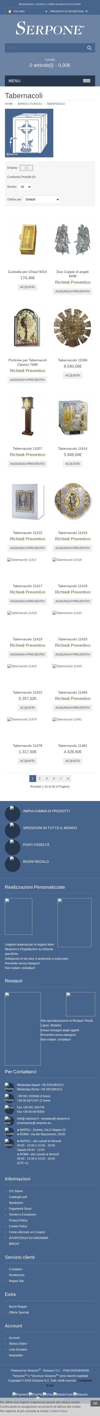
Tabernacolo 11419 (27, 639)
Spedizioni (16, 1203)
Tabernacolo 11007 (27, 448)
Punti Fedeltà (36, 845)
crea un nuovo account (64, 4)
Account (14, 1338)
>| (68, 778)
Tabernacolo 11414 (72, 448)
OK (95, 1403)
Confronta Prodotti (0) (21, 177)
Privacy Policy (18, 1220)
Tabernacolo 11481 (72, 746)
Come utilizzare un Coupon (27, 1232)
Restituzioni (17, 1275)
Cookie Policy (18, 1226)
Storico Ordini (18, 1343)
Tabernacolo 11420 (72, 639)
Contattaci (15, 1269)
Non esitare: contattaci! (20, 968)
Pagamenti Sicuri (20, 1208)
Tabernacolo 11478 (27, 746)
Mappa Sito (16, 1281)
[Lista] (22, 168)
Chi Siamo (16, 1191)
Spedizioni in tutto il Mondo (50, 828)
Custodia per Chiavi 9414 (27, 272)
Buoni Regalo (36, 862)
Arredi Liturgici (30, 103)
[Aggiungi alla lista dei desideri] (34, 261)
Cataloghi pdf (18, 1197)
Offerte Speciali (19, 1312)
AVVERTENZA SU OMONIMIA (28, 1238)
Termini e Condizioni (22, 1214)
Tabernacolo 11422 (27, 692)
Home (9, 103)
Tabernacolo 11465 (72, 692)
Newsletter (16, 1355)
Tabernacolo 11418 (72, 586)
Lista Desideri (18, 1349)
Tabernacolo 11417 (27, 586)
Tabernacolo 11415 (27, 533)
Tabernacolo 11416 (72, 533)
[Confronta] (42, 261)
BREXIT (14, 1244)
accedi (40, 4)
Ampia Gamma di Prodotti (46, 811)
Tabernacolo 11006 (72, 360)
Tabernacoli (56, 103)
